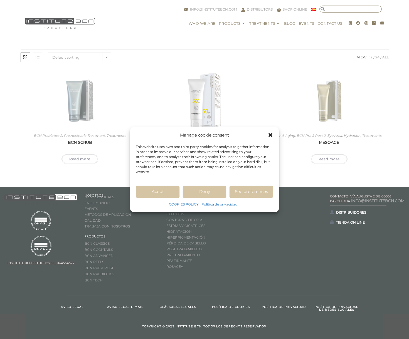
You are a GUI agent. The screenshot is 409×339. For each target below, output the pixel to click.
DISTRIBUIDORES (351, 212)
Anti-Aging (286, 135)
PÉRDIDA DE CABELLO (186, 243)
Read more (79, 159)
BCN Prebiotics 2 (48, 135)
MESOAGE (329, 142)
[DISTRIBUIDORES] (332, 212)
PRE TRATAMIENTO (183, 255)
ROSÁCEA (174, 266)
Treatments (116, 135)
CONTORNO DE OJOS (184, 220)
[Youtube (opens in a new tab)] (382, 23)
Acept (158, 191)
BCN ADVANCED (99, 256)
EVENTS (91, 209)
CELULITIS (175, 214)
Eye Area (334, 135)
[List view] (37, 57)
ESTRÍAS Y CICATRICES (185, 226)
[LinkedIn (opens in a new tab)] (374, 23)
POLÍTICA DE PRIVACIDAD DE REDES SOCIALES (337, 308)
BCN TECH (94, 280)
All (385, 57)
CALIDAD (93, 220)
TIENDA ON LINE (350, 222)
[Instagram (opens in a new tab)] (366, 23)
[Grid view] (25, 57)
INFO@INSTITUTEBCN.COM (378, 200)
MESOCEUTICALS (99, 197)
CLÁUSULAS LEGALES (178, 307)
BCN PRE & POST (99, 268)
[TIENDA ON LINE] (332, 222)
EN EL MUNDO (97, 203)
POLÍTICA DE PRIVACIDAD (284, 307)
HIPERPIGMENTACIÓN (185, 237)
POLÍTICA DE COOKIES (231, 307)
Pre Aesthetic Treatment (84, 135)
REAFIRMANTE (179, 261)
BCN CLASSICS (97, 243)
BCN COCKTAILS (99, 250)
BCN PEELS (94, 262)
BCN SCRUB (80, 142)
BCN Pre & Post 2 (311, 135)
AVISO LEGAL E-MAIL (125, 307)
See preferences (251, 191)
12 (371, 57)
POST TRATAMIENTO (184, 249)
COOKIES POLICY (184, 204)
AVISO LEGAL (72, 307)
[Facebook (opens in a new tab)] (358, 23)
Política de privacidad (219, 204)
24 (377, 57)
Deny (204, 191)
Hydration (352, 135)
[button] (270, 135)
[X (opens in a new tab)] (350, 23)
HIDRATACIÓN (179, 231)
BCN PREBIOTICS (99, 274)
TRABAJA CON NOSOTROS (107, 226)
